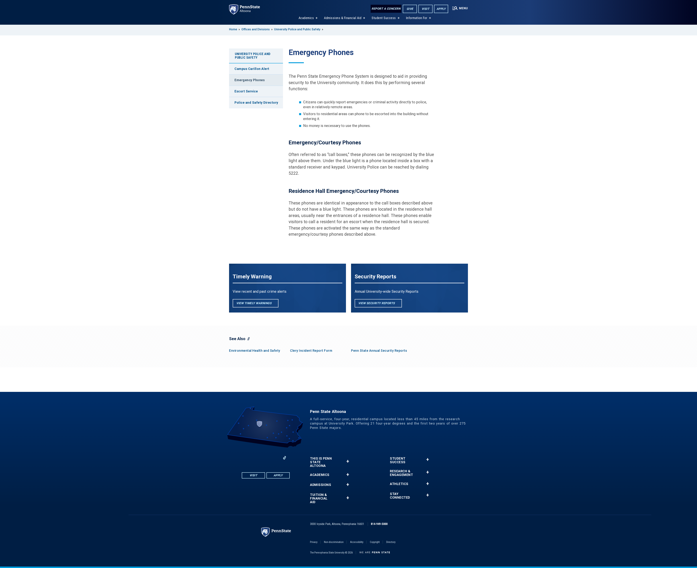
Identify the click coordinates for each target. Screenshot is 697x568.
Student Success (384, 18)
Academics (306, 18)
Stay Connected (400, 495)
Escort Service (246, 91)
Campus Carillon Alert (252, 69)
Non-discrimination (334, 542)
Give (410, 9)
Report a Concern (386, 8)
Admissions (320, 485)
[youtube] (265, 458)
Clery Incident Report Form (311, 350)
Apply (441, 9)
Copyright (375, 542)
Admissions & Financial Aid (342, 18)
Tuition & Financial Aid (319, 498)
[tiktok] (284, 458)
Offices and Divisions (255, 29)
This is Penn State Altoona (321, 462)
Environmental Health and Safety (254, 350)
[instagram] (256, 458)
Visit (425, 9)
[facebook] (246, 458)
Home (233, 29)
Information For (416, 18)
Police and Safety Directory (256, 102)
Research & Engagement (401, 473)
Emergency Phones (250, 80)
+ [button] (347, 461)
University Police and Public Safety (297, 29)
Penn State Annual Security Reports (379, 350)
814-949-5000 (379, 524)
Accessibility (356, 542)
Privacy (313, 542)
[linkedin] (275, 458)
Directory (391, 542)
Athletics (399, 484)
